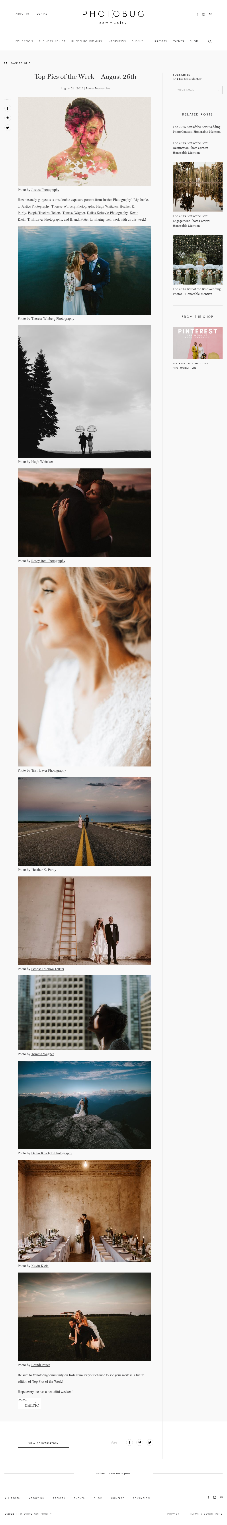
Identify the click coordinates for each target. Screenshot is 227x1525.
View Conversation (43, 1443)
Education (24, 41)
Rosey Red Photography (48, 560)
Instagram (203, 14)
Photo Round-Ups (86, 41)
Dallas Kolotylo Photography (107, 212)
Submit (137, 41)
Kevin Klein (40, 1265)
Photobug (113, 17)
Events (178, 41)
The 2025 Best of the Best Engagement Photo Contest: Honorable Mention (192, 221)
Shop (194, 41)
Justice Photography (45, 189)
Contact (43, 13)
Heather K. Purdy (43, 869)
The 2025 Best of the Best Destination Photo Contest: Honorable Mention (191, 148)
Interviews (117, 41)
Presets (161, 41)
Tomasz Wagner (74, 212)
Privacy (173, 1513)
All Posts (12, 1498)
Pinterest (210, 14)
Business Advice (52, 41)
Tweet (7, 127)
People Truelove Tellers (44, 212)
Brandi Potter (79, 219)
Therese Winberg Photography (72, 206)
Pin (7, 118)
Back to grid (21, 63)
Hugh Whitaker (107, 206)
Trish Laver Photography (44, 219)
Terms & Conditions (206, 1513)
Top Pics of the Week (47, 1381)
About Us (23, 13)
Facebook (197, 14)
